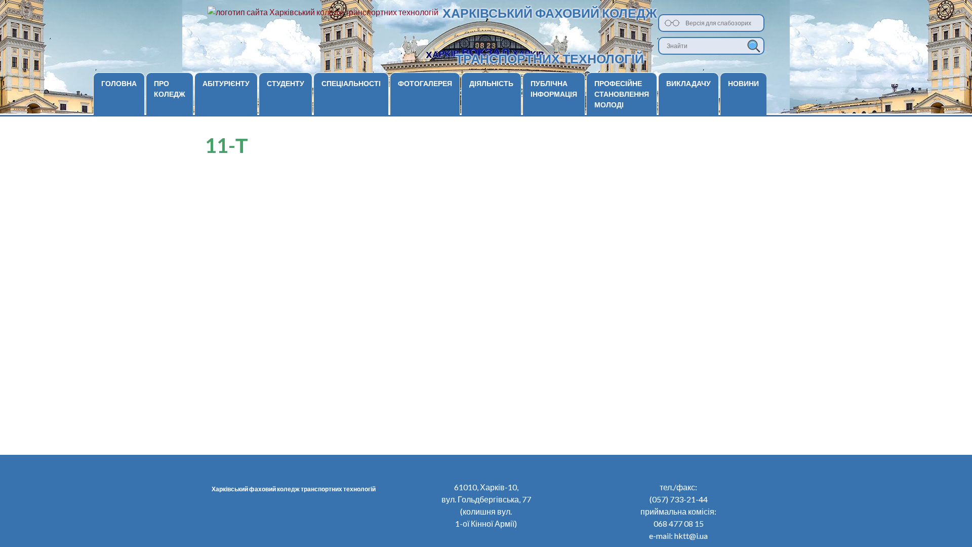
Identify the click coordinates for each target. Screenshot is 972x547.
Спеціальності (351, 83)
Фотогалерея (425, 83)
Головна (119, 83)
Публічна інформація (554, 88)
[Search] (753, 46)
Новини (743, 83)
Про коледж (169, 88)
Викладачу (688, 83)
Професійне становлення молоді (621, 94)
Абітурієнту (226, 83)
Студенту (285, 83)
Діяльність (491, 83)
